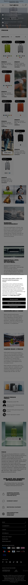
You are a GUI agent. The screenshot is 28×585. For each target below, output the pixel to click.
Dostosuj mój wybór (14, 306)
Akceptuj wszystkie (14, 299)
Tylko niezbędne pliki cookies (14, 303)
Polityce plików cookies (15, 295)
